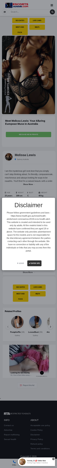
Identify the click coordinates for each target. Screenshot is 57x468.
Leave (21, 263)
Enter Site (35, 263)
